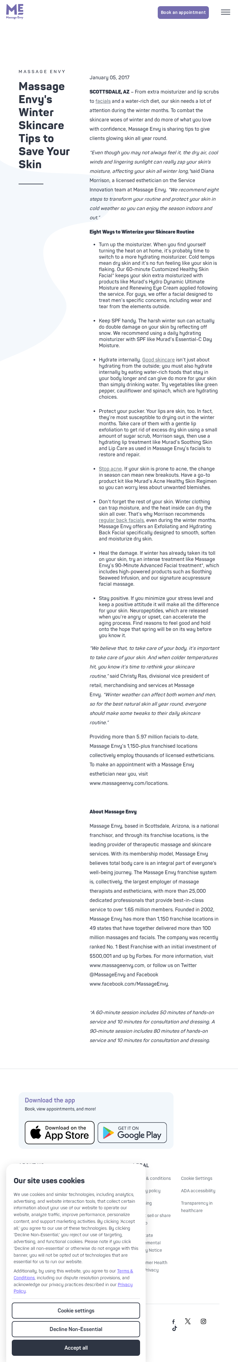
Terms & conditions (152, 1178)
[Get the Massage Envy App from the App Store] (60, 1132)
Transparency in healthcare (197, 1207)
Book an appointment (183, 12)
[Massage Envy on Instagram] (203, 1323)
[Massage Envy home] (15, 12)
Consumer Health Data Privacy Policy (150, 1270)
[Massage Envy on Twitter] (188, 1323)
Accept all (76, 1348)
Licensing (142, 1203)
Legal (141, 1166)
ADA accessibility (198, 1190)
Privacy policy (147, 1190)
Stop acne (110, 469)
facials (103, 101)
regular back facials (121, 520)
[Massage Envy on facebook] (174, 1323)
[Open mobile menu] (226, 13)
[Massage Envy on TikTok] (174, 1330)
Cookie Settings (196, 1178)
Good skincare (158, 360)
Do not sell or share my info (152, 1219)
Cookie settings (76, 1310)
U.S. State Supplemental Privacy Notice (147, 1243)
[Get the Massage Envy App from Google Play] (132, 1132)
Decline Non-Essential (76, 1329)
